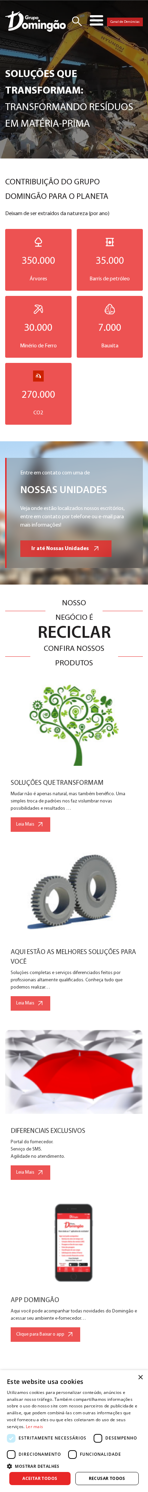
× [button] (140, 1377)
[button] (74, 1466)
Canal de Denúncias (124, 22)
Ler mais (34, 1427)
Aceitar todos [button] (39, 1478)
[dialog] (74, 1431)
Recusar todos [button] (107, 1478)
